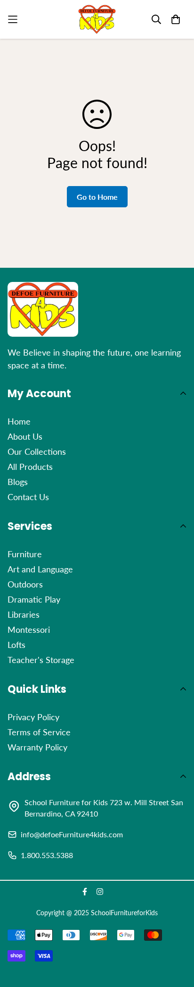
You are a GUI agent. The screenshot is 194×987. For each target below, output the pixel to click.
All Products (30, 466)
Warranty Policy (37, 747)
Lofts (16, 644)
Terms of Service (39, 732)
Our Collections (37, 451)
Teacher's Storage (41, 660)
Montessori (29, 629)
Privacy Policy (33, 717)
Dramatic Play (34, 599)
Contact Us (28, 497)
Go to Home (97, 196)
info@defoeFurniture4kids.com (72, 834)
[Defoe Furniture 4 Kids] (97, 19)
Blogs (18, 481)
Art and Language (40, 569)
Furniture (25, 554)
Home (19, 421)
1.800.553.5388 (47, 855)
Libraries (24, 614)
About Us (25, 436)
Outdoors (25, 584)
